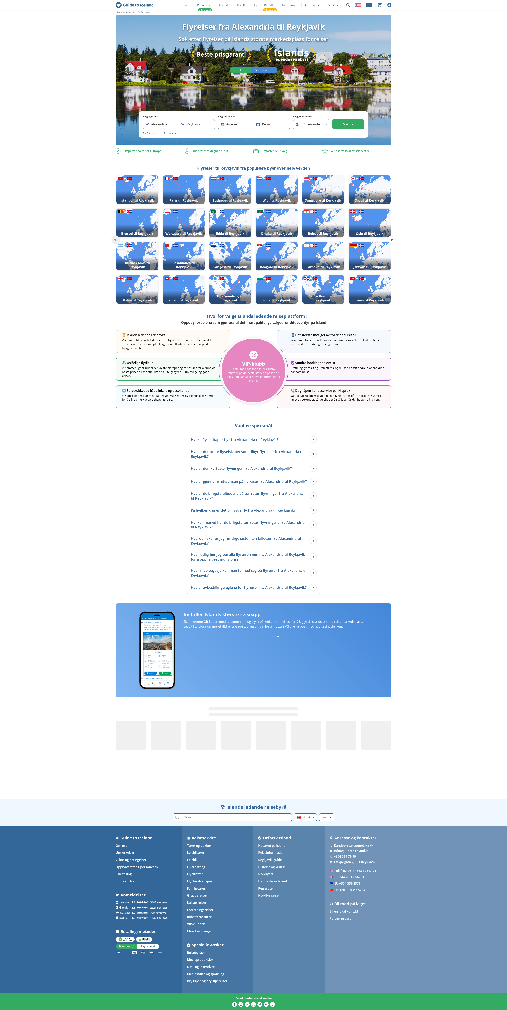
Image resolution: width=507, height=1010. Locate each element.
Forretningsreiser (200, 910)
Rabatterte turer (199, 917)
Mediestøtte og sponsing (205, 974)
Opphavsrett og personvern (137, 867)
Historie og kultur (271, 867)
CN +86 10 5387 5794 (349, 890)
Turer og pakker (199, 846)
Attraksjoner (313, 5)
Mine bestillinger (199, 931)
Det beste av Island (272, 881)
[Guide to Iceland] (134, 5)
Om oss (121, 846)
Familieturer (196, 888)
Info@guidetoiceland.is (351, 851)
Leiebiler (225, 5)
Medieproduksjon (200, 960)
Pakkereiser (205, 5)
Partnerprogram (342, 918)
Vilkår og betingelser (131, 860)
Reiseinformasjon (271, 853)
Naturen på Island (271, 846)
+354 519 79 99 (345, 856)
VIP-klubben (196, 924)
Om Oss (333, 5)
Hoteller (242, 5)
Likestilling (124, 874)
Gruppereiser (197, 895)
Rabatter (270, 5)
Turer (187, 5)
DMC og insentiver (201, 967)
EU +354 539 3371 (347, 883)
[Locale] (358, 5)
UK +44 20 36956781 (349, 877)
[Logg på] (389, 5)
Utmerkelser (125, 853)
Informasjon (290, 5)
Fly (256, 5)
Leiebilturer (195, 853)
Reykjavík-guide (270, 860)
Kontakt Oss (125, 881)
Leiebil (192, 860)
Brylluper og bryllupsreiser (207, 981)
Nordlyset (265, 874)
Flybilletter (195, 874)
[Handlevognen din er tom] (380, 5)
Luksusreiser (196, 903)
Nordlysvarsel (268, 895)
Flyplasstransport (200, 881)
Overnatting (196, 867)
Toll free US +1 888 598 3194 (355, 871)
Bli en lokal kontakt (344, 911)
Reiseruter (266, 888)
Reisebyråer (196, 953)
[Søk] (348, 5)
